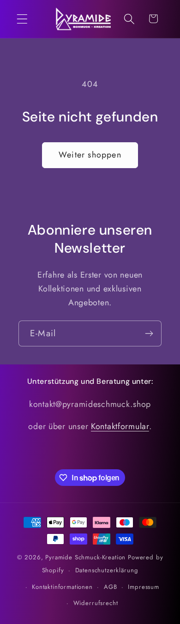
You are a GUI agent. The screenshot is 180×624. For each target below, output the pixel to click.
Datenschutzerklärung (106, 570)
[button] (22, 18)
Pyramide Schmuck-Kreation (85, 557)
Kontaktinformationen (62, 586)
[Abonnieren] (149, 333)
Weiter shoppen (90, 155)
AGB (110, 586)
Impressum (143, 586)
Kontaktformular (120, 426)
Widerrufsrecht (95, 603)
